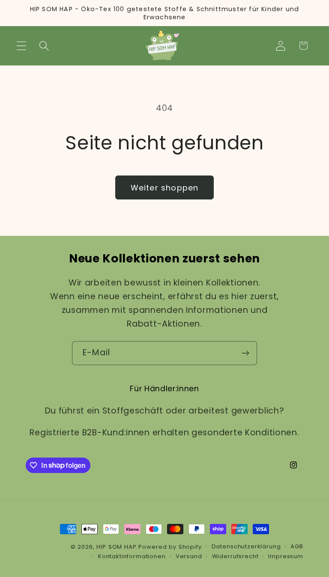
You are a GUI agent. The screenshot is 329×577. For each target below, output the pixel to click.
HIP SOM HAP (116, 547)
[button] (21, 45)
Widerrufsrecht (235, 556)
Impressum (285, 556)
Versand (189, 556)
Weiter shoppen (165, 187)
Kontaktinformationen (132, 556)
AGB (296, 546)
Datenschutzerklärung (246, 546)
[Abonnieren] (245, 353)
